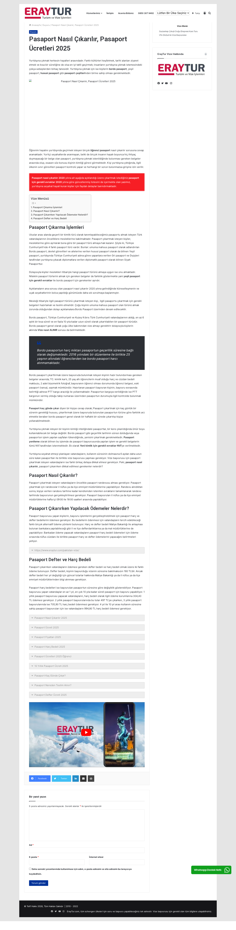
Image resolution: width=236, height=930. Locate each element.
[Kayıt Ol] (204, 13)
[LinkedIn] (75, 778)
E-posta (34, 857)
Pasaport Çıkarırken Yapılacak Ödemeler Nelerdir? (60, 214)
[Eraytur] (48, 13)
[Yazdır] (91, 778)
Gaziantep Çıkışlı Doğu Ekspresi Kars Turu (178, 31)
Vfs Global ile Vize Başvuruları (173, 35)
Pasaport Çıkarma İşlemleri (47, 207)
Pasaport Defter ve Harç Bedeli (50, 218)
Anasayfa (36, 25)
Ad (31, 845)
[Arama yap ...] (209, 13)
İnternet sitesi (96, 857)
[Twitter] (163, 83)
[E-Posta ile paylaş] (83, 778)
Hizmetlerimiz (93, 13)
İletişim (110, 13)
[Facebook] (159, 83)
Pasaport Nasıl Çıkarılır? (46, 211)
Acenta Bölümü (126, 13)
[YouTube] (167, 83)
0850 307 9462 (146, 13)
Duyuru (46, 25)
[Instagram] (171, 83)
